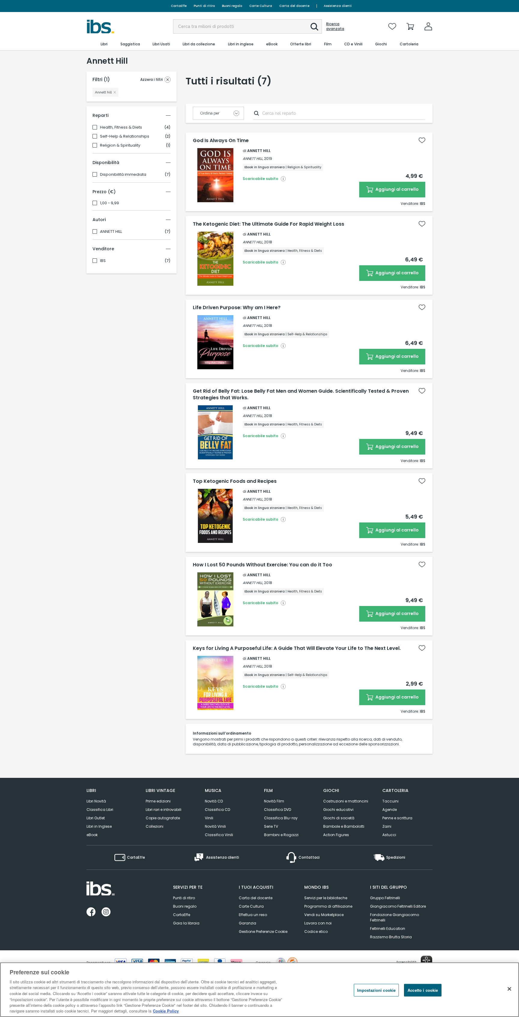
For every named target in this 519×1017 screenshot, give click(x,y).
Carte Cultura (260, 6)
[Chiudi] (509, 988)
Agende (389, 809)
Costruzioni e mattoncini (345, 801)
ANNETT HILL (111, 231)
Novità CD (214, 801)
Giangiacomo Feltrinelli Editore (398, 906)
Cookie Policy (166, 1011)
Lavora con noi (318, 923)
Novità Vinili (215, 826)
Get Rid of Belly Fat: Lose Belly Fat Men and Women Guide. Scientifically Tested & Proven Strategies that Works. (301, 394)
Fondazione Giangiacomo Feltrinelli (394, 917)
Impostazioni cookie (376, 990)
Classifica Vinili (219, 834)
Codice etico (316, 931)
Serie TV (271, 826)
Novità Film (274, 801)
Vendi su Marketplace (324, 914)
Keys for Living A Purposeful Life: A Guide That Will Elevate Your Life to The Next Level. (297, 648)
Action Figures (336, 834)
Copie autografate (163, 818)
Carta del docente (294, 6)
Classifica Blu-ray (281, 818)
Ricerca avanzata (335, 26)
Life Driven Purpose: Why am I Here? (237, 307)
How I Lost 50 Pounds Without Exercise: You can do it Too (262, 565)
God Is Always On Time (221, 140)
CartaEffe (179, 6)
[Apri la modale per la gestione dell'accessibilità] (426, 961)
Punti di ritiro (204, 6)
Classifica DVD (277, 809)
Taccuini (390, 801)
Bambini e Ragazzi (281, 834)
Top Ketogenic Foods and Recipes (235, 481)
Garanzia (247, 923)
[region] (259, 989)
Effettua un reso (253, 914)
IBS (103, 260)
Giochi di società (338, 818)
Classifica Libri (99, 809)
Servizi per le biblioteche (325, 897)
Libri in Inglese (99, 826)
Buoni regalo (232, 6)
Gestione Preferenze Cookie (263, 931)
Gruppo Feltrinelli (385, 897)
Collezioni (154, 826)
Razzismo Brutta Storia (391, 936)
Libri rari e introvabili (163, 809)
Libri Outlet (95, 818)
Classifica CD (217, 809)
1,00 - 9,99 (109, 203)
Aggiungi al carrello (397, 189)
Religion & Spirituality (120, 145)
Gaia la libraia (186, 923)
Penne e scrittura (397, 818)
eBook (92, 834)
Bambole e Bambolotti (343, 826)
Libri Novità (96, 801)
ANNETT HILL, (253, 158)
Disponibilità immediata (123, 174)
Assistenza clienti (338, 6)
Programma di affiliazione (328, 906)
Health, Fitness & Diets (121, 127)
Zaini (386, 826)
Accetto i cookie (423, 990)
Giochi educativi (338, 809)
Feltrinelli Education (387, 928)
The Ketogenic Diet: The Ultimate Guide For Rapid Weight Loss (268, 224)
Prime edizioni (158, 801)
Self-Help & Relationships (124, 136)
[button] (314, 26)
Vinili (209, 818)
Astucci (389, 834)
